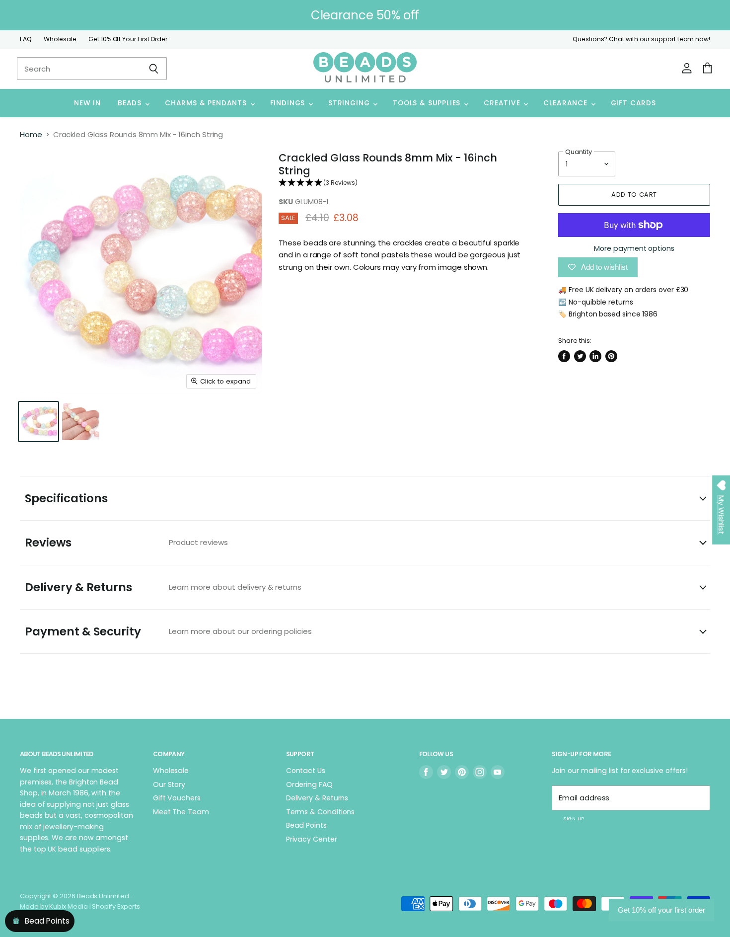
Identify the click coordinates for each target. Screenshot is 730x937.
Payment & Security (168, 631)
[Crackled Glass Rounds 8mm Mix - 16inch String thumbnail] (38, 421)
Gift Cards (633, 103)
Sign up (573, 818)
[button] (404, 183)
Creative (503, 103)
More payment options (634, 248)
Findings (288, 103)
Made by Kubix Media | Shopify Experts (80, 906)
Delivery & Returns (163, 587)
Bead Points (306, 825)
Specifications (66, 498)
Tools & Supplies (428, 103)
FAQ (26, 39)
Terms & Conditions (320, 812)
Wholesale (60, 39)
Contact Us (305, 771)
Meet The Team (181, 812)
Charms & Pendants (207, 103)
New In (87, 103)
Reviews (126, 542)
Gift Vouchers (177, 798)
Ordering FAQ (309, 784)
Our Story (169, 784)
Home (31, 134)
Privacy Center (311, 839)
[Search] (154, 68)
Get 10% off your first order (661, 910)
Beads (131, 103)
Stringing (350, 103)
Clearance (566, 103)
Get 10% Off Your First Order (127, 39)
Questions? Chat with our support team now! (641, 39)
